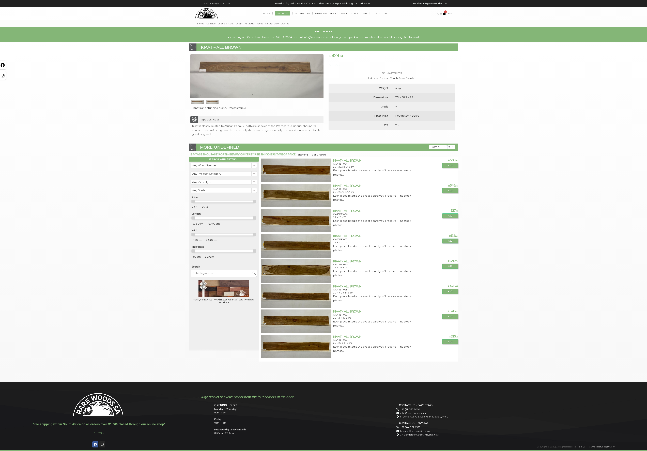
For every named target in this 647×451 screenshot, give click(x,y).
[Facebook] (95, 444)
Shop (239, 23)
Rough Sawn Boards (277, 23)
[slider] (193, 201)
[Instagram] (102, 444)
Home (200, 23)
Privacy (611, 446)
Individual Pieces (253, 23)
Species (210, 23)
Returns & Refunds (596, 446)
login (450, 13)
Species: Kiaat (226, 23)
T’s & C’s (581, 446)
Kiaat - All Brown (347, 160)
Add (450, 165)
